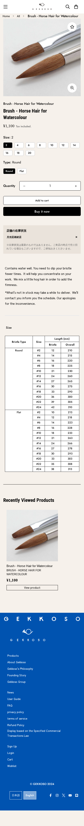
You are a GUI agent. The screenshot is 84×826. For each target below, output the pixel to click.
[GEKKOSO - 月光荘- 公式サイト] (42, 6)
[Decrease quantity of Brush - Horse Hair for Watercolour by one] (24, 186)
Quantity (9, 185)
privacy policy (15, 712)
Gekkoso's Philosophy (20, 669)
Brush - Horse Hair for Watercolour (30, 570)
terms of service (17, 718)
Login (10, 753)
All (18, 16)
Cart (10, 759)
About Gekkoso (16, 662)
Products (13, 655)
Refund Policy (15, 725)
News (10, 692)
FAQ (9, 705)
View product (32, 587)
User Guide (14, 699)
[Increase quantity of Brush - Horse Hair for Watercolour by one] (76, 186)
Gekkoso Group (16, 682)
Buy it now (42, 211)
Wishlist (12, 766)
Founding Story (16, 675)
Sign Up (12, 746)
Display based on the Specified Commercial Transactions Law (34, 733)
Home (6, 16)
